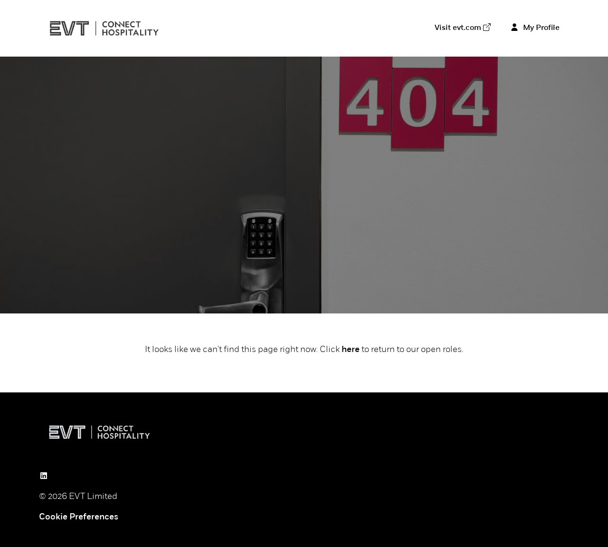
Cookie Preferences (78, 517)
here (351, 350)
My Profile (540, 28)
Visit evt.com (458, 28)
